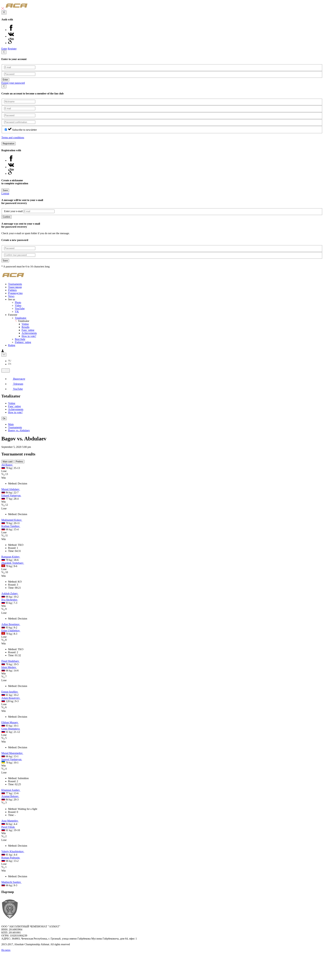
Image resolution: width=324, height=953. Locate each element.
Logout (5, 193)
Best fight (20, 339)
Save (5, 190)
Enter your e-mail (13, 211)
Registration (8, 143)
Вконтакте (18, 378)
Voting (25, 324)
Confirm (6, 217)
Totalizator (21, 317)
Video (18, 305)
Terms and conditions (12, 137)
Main (11, 424)
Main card (7, 461)
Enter (4, 48)
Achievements (29, 333)
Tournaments (15, 427)
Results (25, 327)
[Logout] (3, 8)
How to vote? (29, 336)
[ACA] (16, 8)
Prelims (19, 461)
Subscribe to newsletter (24, 129)
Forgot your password (13, 82)
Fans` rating (28, 330)
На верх (5, 950)
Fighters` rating (23, 342)
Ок (4, 418)
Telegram (17, 383)
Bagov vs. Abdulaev (19, 430)
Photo (18, 302)
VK (17, 311)
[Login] (2, 351)
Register (12, 48)
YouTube (20, 308)
